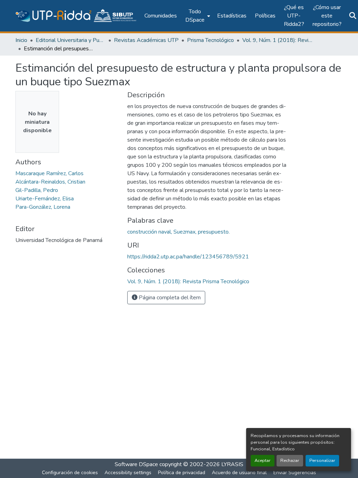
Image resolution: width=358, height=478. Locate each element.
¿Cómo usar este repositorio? (327, 15)
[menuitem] (197, 15)
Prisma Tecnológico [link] (210, 40)
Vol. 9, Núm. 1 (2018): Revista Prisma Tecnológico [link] (277, 40)
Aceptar (263, 460)
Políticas (265, 16)
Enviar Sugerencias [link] (294, 472)
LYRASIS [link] (232, 464)
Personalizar (322, 460)
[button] (76, 16)
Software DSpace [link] (136, 464)
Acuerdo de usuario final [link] (239, 472)
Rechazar (289, 460)
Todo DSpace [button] (195, 16)
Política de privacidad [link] (181, 472)
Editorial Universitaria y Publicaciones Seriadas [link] (71, 40)
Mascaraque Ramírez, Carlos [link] (49, 173)
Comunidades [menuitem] (160, 16)
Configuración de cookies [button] (70, 472)
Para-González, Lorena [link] (42, 207)
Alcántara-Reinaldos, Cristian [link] (50, 182)
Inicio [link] (21, 40)
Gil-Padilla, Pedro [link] (36, 190)
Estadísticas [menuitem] (231, 16)
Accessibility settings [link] (128, 472)
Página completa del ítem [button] (169, 297)
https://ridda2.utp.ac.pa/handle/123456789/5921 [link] (188, 257)
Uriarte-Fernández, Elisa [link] (44, 198)
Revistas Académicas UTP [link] (146, 40)
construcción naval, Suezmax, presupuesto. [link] (178, 232)
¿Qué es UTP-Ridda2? (294, 15)
